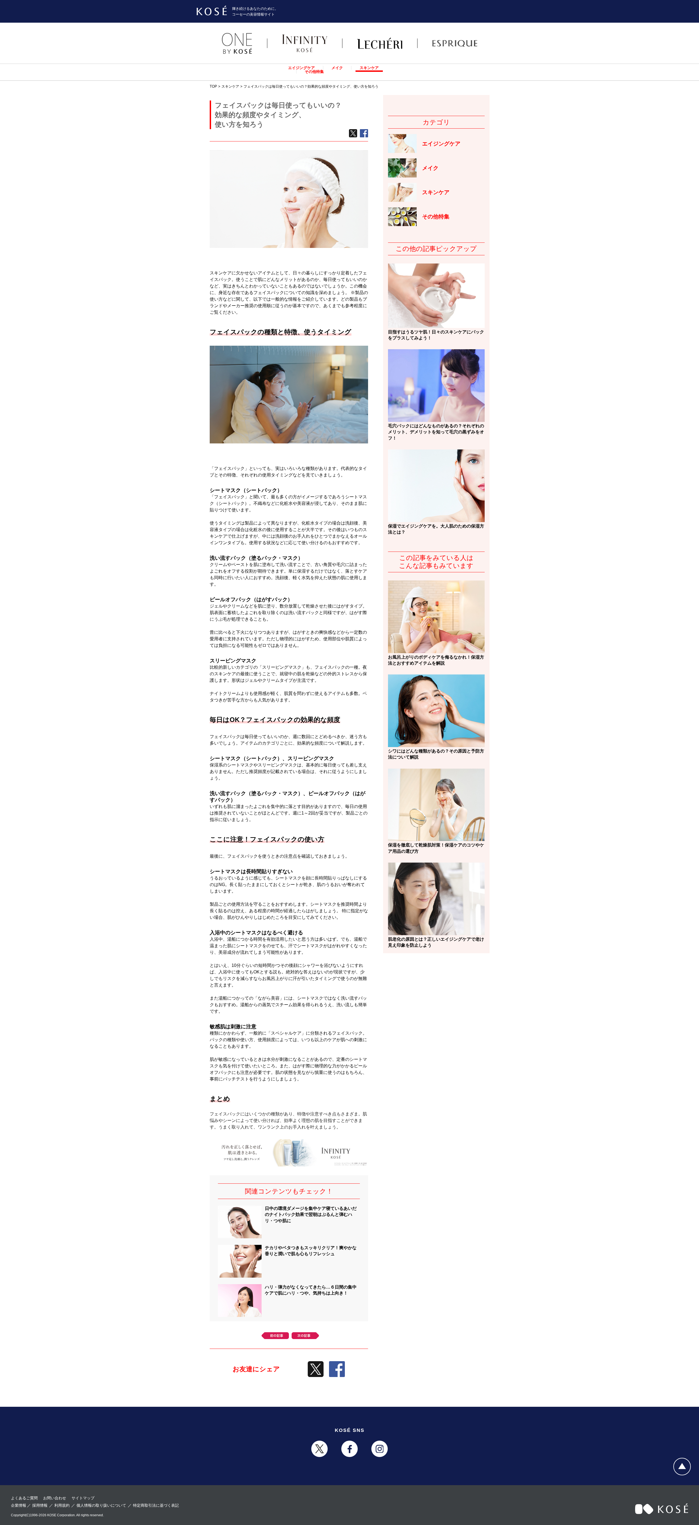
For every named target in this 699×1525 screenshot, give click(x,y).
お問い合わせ (54, 1498)
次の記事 (305, 1335)
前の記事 (275, 1335)
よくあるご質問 (24, 1498)
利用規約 (62, 1505)
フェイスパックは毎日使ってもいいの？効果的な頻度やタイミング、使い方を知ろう (311, 86)
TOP (213, 86)
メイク (337, 68)
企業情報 (18, 1505)
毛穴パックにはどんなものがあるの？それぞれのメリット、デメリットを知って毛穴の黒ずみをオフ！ (436, 432)
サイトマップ (83, 1498)
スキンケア (369, 68)
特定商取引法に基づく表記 (156, 1505)
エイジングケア (301, 68)
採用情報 (40, 1505)
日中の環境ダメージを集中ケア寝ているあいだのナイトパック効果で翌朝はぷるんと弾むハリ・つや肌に (311, 1214)
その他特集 (314, 71)
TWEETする (353, 133)
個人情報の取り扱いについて (101, 1505)
